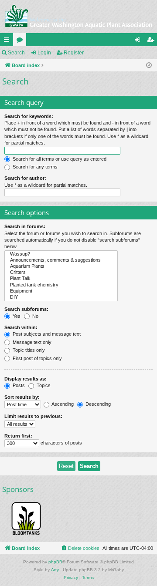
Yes (15, 316)
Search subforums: (26, 309)
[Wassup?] (61, 254)
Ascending (62, 404)
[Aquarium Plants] (61, 266)
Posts (18, 385)
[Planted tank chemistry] (61, 285)
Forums (21, 41)
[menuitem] (79, 548)
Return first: (18, 435)
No (34, 316)
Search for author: (25, 178)
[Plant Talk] (61, 279)
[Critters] (61, 272)
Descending (97, 404)
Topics (43, 385)
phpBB (55, 561)
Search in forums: (24, 226)
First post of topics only (36, 358)
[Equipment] (61, 291)
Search (16, 53)
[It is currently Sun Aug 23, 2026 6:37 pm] (149, 66)
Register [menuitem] (152, 41)
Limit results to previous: (33, 416)
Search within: (21, 327)
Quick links (8, 41)
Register (74, 53)
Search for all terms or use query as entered (58, 159)
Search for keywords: (28, 116)
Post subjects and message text (46, 334)
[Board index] (78, 16)
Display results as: (25, 378)
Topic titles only (28, 350)
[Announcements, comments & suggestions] (61, 260)
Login (44, 53)
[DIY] (61, 297)
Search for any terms (34, 166)
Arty (55, 569)
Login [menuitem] (139, 41)
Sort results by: (22, 397)
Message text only (31, 342)
